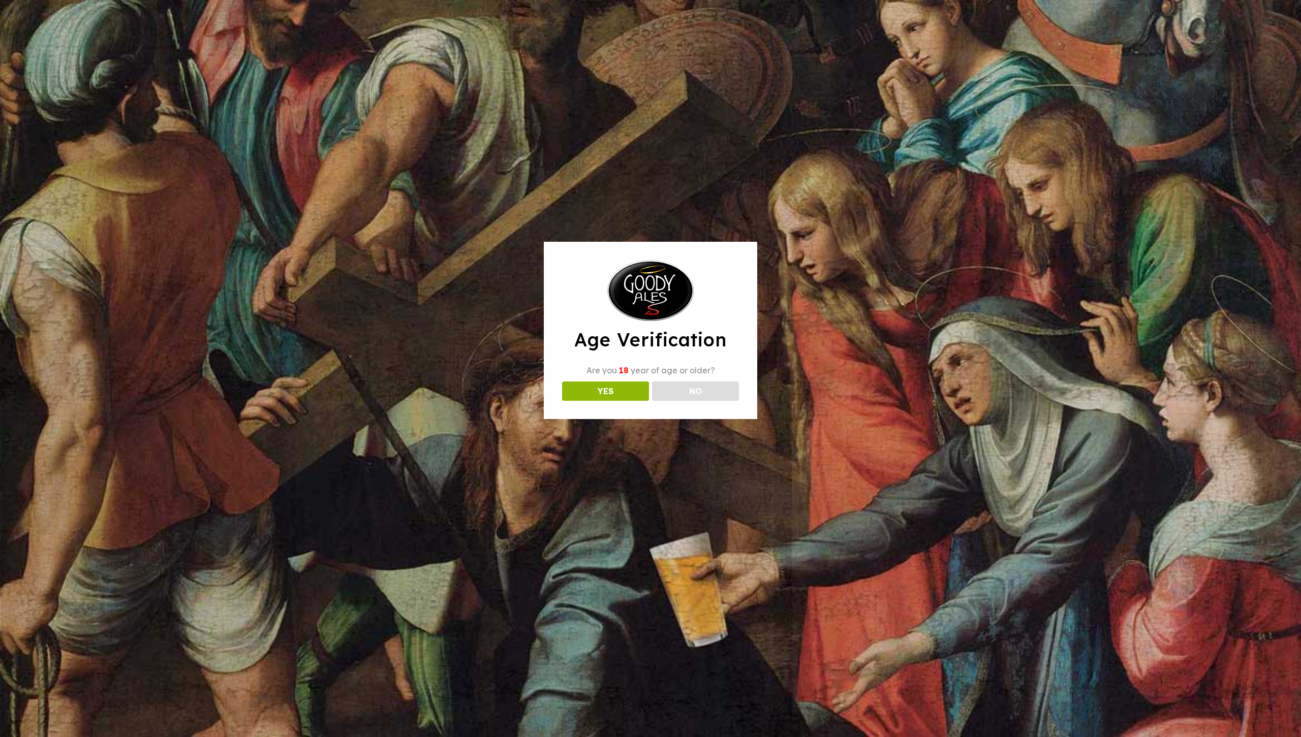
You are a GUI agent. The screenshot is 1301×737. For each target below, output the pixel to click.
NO (695, 391)
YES (605, 391)
